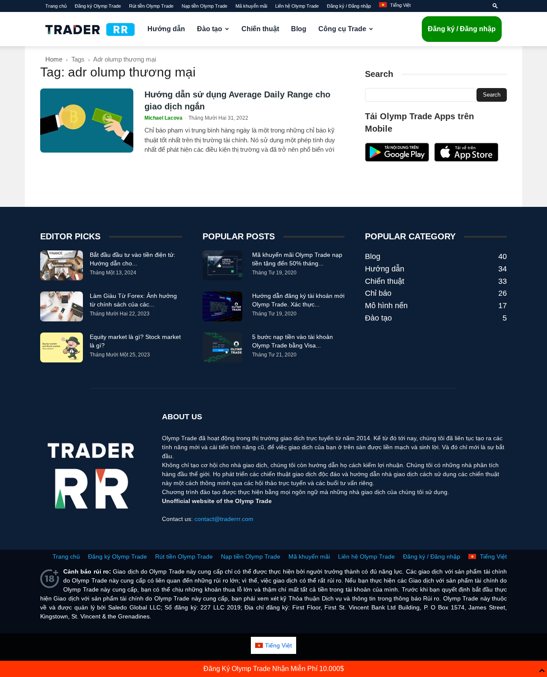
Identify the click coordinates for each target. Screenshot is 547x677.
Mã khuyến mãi (251, 6)
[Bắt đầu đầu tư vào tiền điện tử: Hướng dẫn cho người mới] (61, 265)
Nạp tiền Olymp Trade (204, 6)
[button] (495, 6)
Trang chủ (56, 6)
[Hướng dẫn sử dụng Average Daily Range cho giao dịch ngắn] (86, 120)
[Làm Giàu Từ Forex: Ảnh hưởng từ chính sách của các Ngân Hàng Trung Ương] (61, 306)
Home (53, 59)
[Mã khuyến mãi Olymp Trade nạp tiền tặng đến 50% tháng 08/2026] (222, 265)
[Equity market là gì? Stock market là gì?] (61, 347)
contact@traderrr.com (223, 518)
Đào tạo (209, 28)
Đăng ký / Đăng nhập (349, 6)
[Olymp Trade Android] (397, 159)
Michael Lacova (163, 118)
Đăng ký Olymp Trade (98, 6)
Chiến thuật (260, 28)
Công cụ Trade (342, 28)
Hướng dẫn (166, 28)
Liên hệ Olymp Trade (297, 6)
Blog (298, 28)
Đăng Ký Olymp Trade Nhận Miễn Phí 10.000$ (273, 668)
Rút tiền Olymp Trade (151, 6)
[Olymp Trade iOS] (466, 159)
